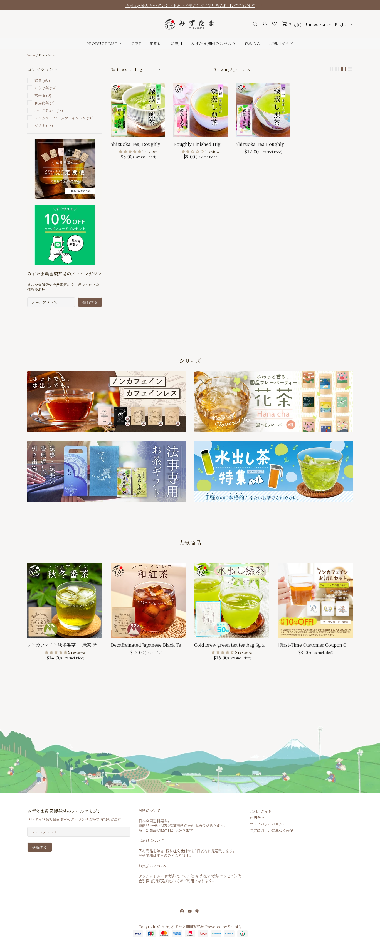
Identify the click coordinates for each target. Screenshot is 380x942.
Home (31, 55)
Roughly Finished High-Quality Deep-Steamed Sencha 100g (200, 144)
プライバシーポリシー (268, 824)
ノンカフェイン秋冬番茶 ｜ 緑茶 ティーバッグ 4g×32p (64, 645)
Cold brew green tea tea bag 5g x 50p (231, 645)
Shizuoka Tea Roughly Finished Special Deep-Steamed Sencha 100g (263, 144)
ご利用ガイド (261, 811)
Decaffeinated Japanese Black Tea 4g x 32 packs (148, 645)
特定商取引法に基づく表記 (271, 830)
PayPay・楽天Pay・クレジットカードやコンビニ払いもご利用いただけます (190, 5)
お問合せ (257, 817)
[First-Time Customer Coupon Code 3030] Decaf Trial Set (315, 645)
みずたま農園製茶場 (190, 24)
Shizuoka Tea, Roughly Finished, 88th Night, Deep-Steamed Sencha (138, 144)
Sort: (115, 69)
